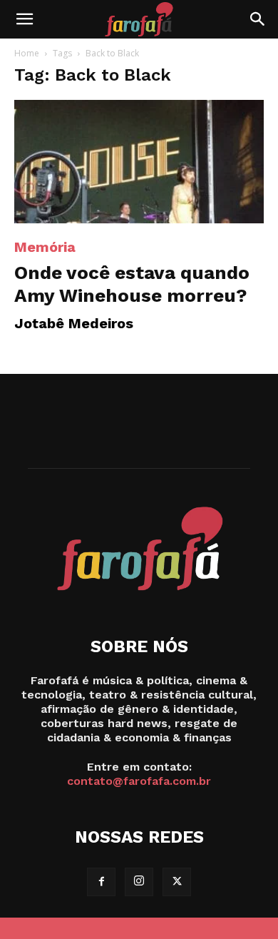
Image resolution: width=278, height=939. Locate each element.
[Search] (258, 19)
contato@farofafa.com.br (139, 781)
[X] (177, 882)
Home (26, 53)
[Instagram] (139, 882)
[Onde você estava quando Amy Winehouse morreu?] (139, 161)
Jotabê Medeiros (73, 323)
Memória (45, 246)
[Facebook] (101, 882)
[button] (24, 19)
